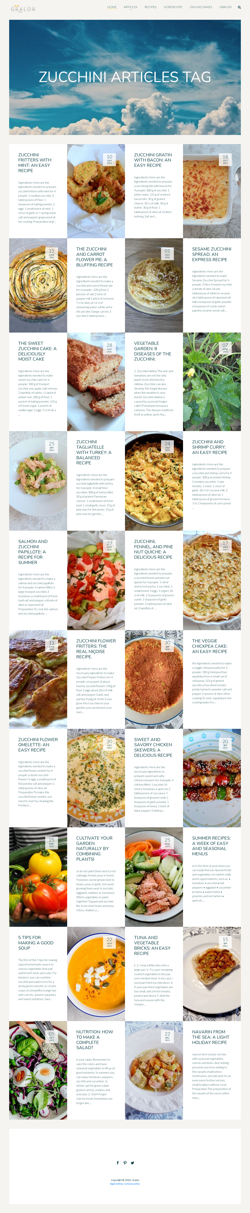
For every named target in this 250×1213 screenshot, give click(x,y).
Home (118, 129)
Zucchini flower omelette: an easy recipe (38, 745)
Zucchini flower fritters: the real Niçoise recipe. (96, 649)
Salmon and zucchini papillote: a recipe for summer (33, 552)
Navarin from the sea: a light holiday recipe (211, 1037)
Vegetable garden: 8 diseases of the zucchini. (152, 351)
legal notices (116, 1183)
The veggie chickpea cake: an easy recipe (209, 646)
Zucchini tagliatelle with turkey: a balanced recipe (94, 452)
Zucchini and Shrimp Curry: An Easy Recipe (209, 447)
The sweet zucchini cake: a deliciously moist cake (37, 351)
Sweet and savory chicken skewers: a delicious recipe (153, 747)
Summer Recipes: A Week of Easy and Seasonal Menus (211, 846)
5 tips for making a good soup (35, 943)
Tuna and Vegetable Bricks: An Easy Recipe (152, 945)
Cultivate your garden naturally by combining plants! (94, 848)
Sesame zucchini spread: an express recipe (211, 254)
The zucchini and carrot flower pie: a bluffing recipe (94, 257)
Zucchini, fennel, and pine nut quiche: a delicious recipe (153, 549)
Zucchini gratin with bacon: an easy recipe (153, 160)
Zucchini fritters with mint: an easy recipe (34, 163)
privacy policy (132, 1183)
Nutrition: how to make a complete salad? (94, 1040)
